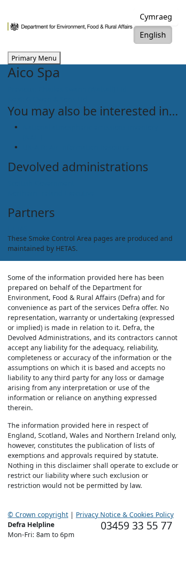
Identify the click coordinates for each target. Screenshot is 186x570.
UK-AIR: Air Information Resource (76, 147)
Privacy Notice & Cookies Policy (125, 514)
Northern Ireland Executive (51, 192)
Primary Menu (34, 57)
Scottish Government (41, 182)
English (153, 35)
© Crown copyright (38, 514)
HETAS (18, 228)
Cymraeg (156, 16)
